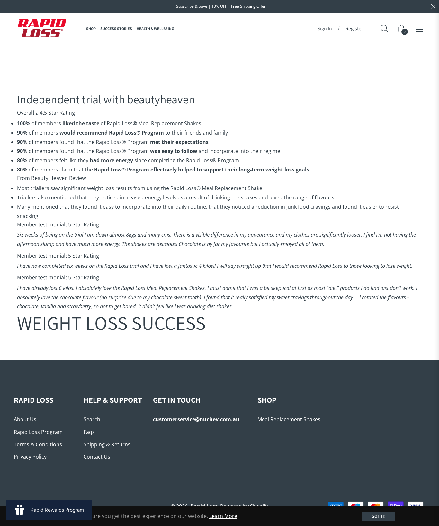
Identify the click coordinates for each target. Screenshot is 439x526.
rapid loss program (38, 431)
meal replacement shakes (288, 419)
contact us (97, 456)
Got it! (378, 516)
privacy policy (30, 456)
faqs (89, 431)
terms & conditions (38, 444)
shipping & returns (107, 444)
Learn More (223, 516)
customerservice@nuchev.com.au (196, 419)
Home (199, 55)
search (92, 419)
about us (25, 419)
